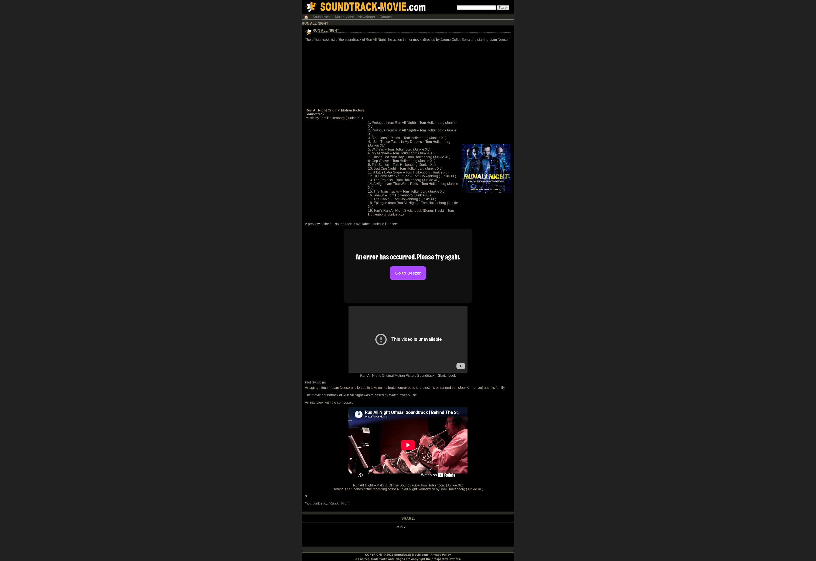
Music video (344, 17)
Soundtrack (322, 17)
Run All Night (326, 30)
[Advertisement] (408, 75)
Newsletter (366, 17)
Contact (386, 17)
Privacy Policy (441, 554)
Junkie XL (320, 503)
